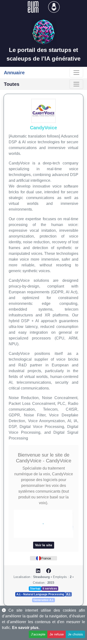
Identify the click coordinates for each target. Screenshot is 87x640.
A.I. (68, 594)
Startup (35, 588)
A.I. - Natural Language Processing (40, 594)
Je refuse (57, 634)
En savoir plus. (25, 628)
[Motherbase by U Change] (54, 7)
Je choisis (75, 634)
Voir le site (43, 545)
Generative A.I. (43, 600)
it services (50, 588)
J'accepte (38, 634)
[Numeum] (33, 7)
